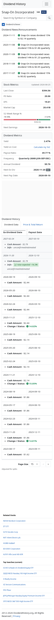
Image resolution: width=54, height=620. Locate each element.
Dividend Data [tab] (11, 224)
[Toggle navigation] (46, 4)
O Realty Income (9, 579)
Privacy (16, 616)
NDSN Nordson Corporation (14, 521)
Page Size (23, 464)
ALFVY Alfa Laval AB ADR (13, 554)
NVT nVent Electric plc (12, 537)
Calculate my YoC (42, 147)
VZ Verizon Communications (14, 584)
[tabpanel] (27, 350)
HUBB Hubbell (9, 543)
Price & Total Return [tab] (33, 224)
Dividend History (14, 4)
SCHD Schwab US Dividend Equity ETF (18, 568)
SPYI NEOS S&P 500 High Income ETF (18, 601)
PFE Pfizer (7, 590)
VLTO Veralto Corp (10, 532)
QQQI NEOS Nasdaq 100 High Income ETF (20, 573)
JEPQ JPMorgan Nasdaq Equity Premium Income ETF (24, 596)
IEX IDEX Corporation (11, 549)
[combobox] (24, 18)
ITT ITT (6, 526)
